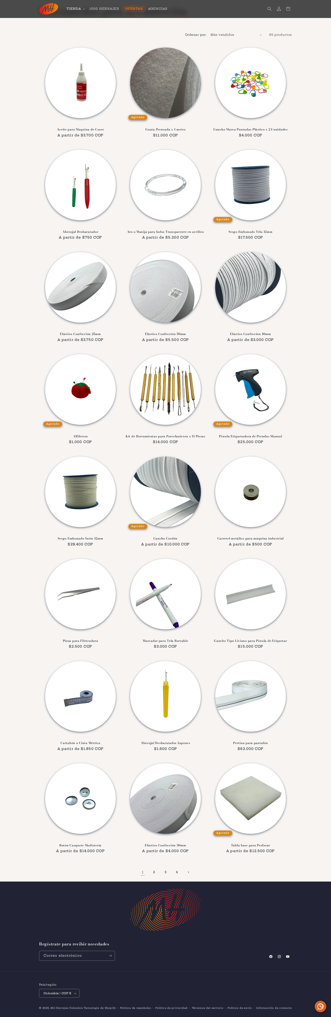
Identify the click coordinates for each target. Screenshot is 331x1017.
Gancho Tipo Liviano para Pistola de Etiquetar (250, 641)
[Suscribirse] (110, 956)
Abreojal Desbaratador (80, 232)
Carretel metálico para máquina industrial (250, 538)
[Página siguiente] (188, 872)
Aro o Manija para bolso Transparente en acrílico (165, 232)
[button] (75, 8)
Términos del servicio (207, 1007)
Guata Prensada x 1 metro (165, 129)
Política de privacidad (171, 1007)
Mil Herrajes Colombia (67, 1007)
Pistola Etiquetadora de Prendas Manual (250, 436)
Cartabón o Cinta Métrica (80, 743)
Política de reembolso (135, 1007)
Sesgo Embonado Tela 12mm (250, 232)
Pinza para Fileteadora (80, 641)
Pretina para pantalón (250, 743)
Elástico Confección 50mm (165, 334)
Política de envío (240, 1007)
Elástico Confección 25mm (80, 334)
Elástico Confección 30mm (165, 845)
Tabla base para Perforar (250, 845)
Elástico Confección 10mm (250, 334)
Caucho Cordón (165, 538)
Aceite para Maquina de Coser (80, 129)
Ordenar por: (195, 35)
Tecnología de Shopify (100, 1007)
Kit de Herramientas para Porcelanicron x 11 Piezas (165, 436)
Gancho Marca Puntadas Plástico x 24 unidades (250, 129)
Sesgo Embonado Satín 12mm (80, 538)
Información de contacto (274, 1007)
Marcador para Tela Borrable (165, 641)
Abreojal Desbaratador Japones (165, 743)
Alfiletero (80, 436)
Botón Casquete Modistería (80, 845)
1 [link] (143, 872)
